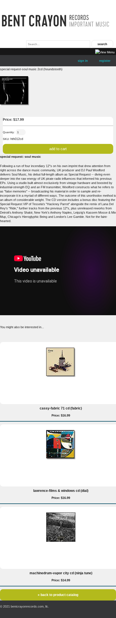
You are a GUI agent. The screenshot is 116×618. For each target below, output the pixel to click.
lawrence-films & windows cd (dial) (60, 491)
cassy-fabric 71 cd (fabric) (61, 408)
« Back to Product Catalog (58, 595)
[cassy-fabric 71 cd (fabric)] (60, 376)
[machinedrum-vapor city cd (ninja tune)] (60, 540)
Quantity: (9, 132)
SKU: (6, 139)
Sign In (83, 60)
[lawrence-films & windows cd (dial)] (60, 458)
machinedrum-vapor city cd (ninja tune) (61, 573)
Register (104, 60)
